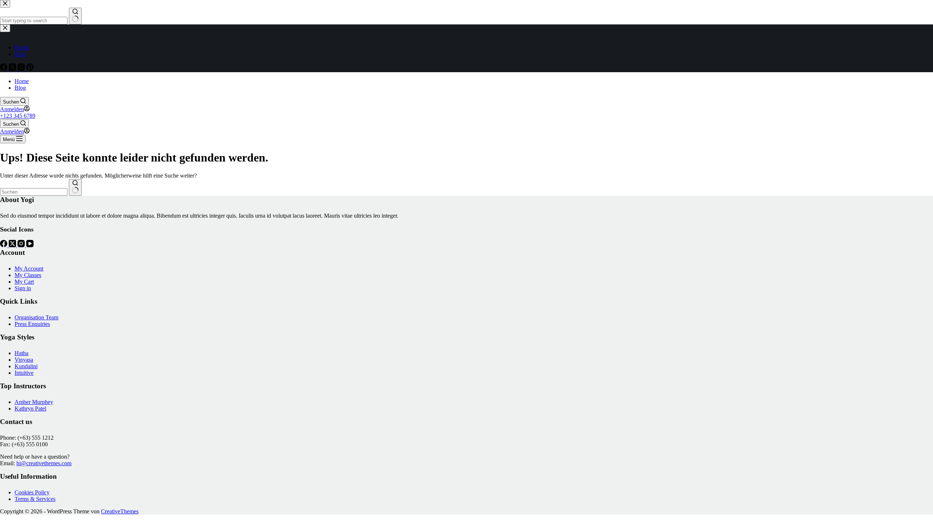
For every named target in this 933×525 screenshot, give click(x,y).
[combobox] (33, 192)
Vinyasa (24, 360)
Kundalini (26, 366)
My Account (29, 268)
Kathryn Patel (30, 408)
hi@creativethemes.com (43, 463)
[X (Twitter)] (13, 245)
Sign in (23, 288)
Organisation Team (36, 317)
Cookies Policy (32, 492)
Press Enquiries (32, 324)
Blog (20, 88)
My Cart (24, 282)
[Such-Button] (75, 187)
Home (22, 81)
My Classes (28, 275)
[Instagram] (21, 245)
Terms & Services (35, 499)
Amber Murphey (34, 402)
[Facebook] (4, 245)
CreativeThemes (119, 511)
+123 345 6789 (17, 116)
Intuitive (24, 373)
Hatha (21, 353)
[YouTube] (30, 245)
